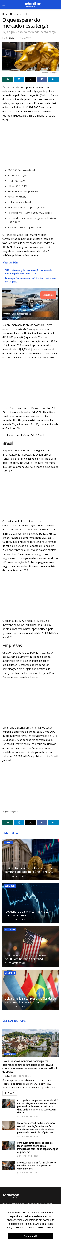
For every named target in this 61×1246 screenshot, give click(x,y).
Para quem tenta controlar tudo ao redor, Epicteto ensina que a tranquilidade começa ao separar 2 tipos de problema (37, 1147)
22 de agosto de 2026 (15, 876)
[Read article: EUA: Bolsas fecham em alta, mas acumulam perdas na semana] (30, 946)
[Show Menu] (3, 4)
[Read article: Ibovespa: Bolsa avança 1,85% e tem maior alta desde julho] (30, 903)
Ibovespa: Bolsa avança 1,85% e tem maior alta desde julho (28, 913)
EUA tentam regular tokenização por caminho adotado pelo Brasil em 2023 (29, 271)
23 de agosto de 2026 (28, 1173)
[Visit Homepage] (33, 4)
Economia (10, 1054)
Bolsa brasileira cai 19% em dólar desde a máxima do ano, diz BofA (30, 1000)
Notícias (14, 14)
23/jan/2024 (25, 38)
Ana (7, 1076)
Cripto (8, 842)
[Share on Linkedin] (53, 79)
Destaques (10, 886)
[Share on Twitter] (30, 79)
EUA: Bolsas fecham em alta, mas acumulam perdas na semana (26, 957)
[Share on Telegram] (19, 79)
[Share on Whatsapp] (7, 79)
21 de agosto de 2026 (15, 920)
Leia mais (11, 1092)
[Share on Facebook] (42, 79)
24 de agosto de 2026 (21, 1076)
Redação (10, 38)
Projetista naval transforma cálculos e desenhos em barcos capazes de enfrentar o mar (36, 1165)
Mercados (24, 14)
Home (5, 14)
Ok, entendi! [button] (30, 1236)
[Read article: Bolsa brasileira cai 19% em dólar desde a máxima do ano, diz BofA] (30, 990)
